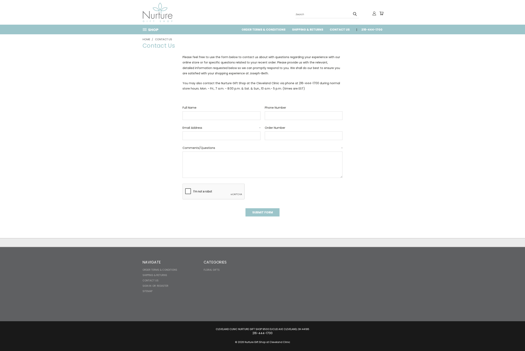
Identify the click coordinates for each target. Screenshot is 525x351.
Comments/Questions (262, 148)
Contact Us (340, 30)
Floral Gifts (212, 270)
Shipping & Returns (307, 30)
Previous (514, 338)
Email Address (221, 128)
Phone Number (275, 108)
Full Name (189, 108)
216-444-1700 (371, 30)
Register (162, 286)
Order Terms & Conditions (263, 30)
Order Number (275, 128)
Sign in (147, 286)
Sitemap (147, 291)
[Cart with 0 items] (381, 13)
